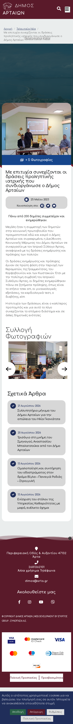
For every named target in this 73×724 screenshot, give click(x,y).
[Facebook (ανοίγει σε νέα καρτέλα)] (19, 602)
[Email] (54, 206)
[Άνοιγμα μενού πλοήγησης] (67, 10)
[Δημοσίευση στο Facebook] (42, 206)
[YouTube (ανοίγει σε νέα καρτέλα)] (41, 602)
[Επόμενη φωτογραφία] (64, 369)
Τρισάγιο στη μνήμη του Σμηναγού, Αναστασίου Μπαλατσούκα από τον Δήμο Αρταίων (38, 444)
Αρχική (8, 29)
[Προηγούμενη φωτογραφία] (8, 369)
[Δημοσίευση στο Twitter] (48, 206)
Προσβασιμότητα (52, 678)
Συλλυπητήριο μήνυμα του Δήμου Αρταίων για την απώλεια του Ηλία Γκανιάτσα (38, 415)
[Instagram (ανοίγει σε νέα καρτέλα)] (30, 602)
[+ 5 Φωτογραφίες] (36, 129)
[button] (59, 9)
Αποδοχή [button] (18, 712)
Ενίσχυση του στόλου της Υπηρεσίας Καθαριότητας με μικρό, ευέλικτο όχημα (38, 503)
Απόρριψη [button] (36, 712)
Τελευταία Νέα (26, 29)
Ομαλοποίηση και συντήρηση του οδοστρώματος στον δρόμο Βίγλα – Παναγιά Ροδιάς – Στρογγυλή (39, 475)
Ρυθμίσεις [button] (55, 712)
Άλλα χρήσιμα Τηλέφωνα (36, 570)
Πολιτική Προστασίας (23, 678)
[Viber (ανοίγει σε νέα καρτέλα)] (53, 602)
